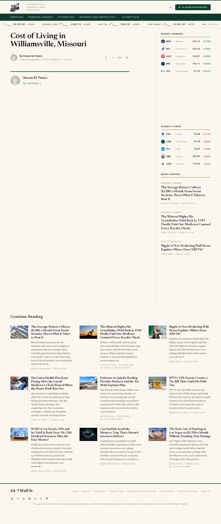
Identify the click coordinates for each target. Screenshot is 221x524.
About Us (86, 491)
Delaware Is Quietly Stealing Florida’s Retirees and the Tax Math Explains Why (119, 382)
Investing (17, 17)
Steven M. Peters (32, 56)
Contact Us (100, 491)
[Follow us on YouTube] (29, 498)
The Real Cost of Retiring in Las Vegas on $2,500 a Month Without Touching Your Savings (189, 433)
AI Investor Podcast (195, 7)
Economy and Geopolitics (97, 17)
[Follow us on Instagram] (35, 498)
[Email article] (120, 57)
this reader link (36, 84)
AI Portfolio (130, 17)
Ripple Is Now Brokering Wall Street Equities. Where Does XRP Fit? (189, 331)
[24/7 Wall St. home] (14, 7)
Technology (66, 17)
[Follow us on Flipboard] (47, 498)
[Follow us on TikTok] (41, 498)
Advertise (206, 491)
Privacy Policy (167, 491)
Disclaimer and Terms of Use (141, 491)
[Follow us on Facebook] (11, 498)
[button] (171, 7)
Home (75, 491)
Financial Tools (116, 491)
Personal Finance (40, 17)
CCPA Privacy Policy (187, 491)
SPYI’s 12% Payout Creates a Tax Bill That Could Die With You (188, 382)
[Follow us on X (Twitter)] (17, 498)
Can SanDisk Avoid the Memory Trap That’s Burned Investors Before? (119, 433)
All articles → (32, 151)
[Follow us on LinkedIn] (23, 498)
